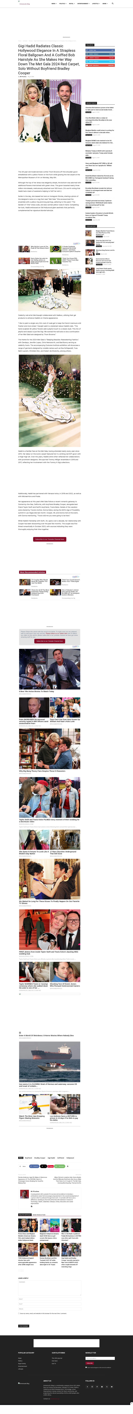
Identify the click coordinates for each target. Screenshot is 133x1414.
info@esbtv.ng (55, 1399)
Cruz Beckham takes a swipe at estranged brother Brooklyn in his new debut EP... (99, 120)
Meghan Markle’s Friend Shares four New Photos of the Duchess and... (105, 232)
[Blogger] (32, 1206)
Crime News (99, 264)
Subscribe (111, 65)
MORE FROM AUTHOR (39, 1215)
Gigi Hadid (51, 1158)
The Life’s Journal (57, 1358)
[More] (68, 1166)
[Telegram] (102, 1387)
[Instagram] (92, 1387)
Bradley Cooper (39, 1158)
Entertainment (82, 3)
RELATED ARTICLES (25, 1215)
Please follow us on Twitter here (57, 633)
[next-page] (22, 1270)
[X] (107, 1387)
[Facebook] (87, 1387)
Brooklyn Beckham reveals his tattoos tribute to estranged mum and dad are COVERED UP (99, 190)
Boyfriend (28, 1158)
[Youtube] (112, 1387)
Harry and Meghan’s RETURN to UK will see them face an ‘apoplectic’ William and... (99, 165)
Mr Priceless (23, 76)
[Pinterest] (97, 1387)
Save (51, 1166)
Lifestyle (95, 3)
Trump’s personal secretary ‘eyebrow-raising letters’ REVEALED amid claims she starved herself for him (99, 203)
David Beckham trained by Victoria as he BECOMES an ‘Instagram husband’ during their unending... (100, 178)
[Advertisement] (66, 20)
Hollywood (70, 1158)
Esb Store (55, 1361)
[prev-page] (19, 1270)
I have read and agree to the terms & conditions (99, 1367)
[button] (112, 4)
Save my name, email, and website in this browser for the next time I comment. (43, 1313)
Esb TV (54, 1363)
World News (88, 219)
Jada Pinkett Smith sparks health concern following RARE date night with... (105, 270)
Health (98, 254)
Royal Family (21, 1231)
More (104, 3)
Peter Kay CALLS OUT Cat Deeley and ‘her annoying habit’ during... (105, 242)
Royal (71, 3)
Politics (62, 3)
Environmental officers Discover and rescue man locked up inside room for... (104, 260)
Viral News (64, 1231)
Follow (111, 54)
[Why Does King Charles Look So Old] (90, 252)
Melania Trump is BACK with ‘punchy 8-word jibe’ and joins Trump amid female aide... (99, 153)
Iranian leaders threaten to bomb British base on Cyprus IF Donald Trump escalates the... (99, 215)
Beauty (30, 41)
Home (19, 41)
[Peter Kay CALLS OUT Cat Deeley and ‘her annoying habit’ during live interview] (90, 243)
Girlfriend (60, 1158)
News (53, 3)
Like (112, 50)
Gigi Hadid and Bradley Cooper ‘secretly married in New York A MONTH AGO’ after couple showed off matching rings (70, 1262)
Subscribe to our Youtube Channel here (49, 539)
